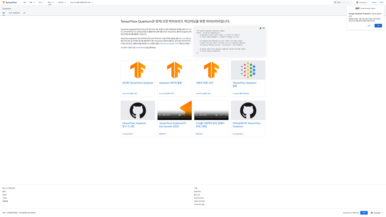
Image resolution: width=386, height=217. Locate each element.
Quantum (6, 8)
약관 (3, 213)
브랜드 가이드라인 (199, 201)
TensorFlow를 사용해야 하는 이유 (80, 2)
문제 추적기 (197, 191)
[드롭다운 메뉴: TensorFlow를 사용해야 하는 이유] (93, 2)
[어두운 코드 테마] (260, 28)
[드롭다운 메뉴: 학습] (34, 2)
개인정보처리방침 (12, 213)
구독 (364, 213)
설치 (24, 2)
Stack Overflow (199, 198)
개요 (3, 13)
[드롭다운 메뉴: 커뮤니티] (66, 2)
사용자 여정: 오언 (204, 82)
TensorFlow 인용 (199, 204)
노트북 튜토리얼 (140, 48)
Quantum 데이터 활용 (170, 82)
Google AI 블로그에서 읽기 (241, 93)
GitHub (374, 2)
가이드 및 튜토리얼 (14, 13)
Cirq (183, 38)
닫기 (369, 26)
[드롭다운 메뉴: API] (43, 2)
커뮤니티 (61, 2)
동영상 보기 (162, 134)
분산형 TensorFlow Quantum (137, 82)
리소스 (50, 2)
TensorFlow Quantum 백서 (169, 44)
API (40, 2)
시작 (378, 26)
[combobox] (343, 2)
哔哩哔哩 (5, 201)
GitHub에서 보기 (127, 134)
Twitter (4, 198)
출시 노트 (197, 195)
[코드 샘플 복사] (263, 28)
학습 (31, 2)
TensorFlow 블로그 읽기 (129, 93)
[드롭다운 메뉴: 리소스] (54, 2)
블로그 (4, 191)
